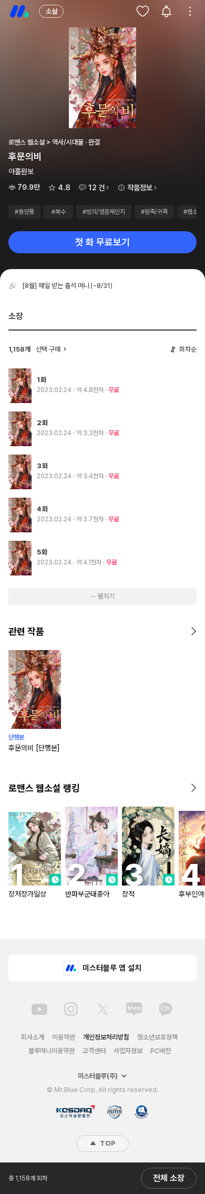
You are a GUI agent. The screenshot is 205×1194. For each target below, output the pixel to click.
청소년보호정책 (157, 1037)
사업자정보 (128, 1051)
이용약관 (63, 1037)
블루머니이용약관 (51, 1051)
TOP (106, 1143)
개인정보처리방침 (106, 1037)
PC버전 (160, 1051)
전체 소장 (168, 1178)
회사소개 (32, 1037)
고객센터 (94, 1051)
